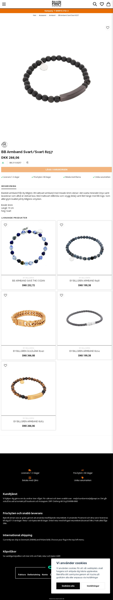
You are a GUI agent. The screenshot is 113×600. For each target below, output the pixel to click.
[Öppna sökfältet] (95, 4)
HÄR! (58, 556)
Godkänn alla (68, 586)
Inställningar (93, 586)
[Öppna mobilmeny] (4, 4)
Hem (34, 15)
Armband (52, 15)
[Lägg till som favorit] (101, 4)
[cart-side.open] (108, 4)
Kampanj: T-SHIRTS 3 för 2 (56, 11)
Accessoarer (42, 15)
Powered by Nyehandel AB (56, 598)
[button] (107, 27)
